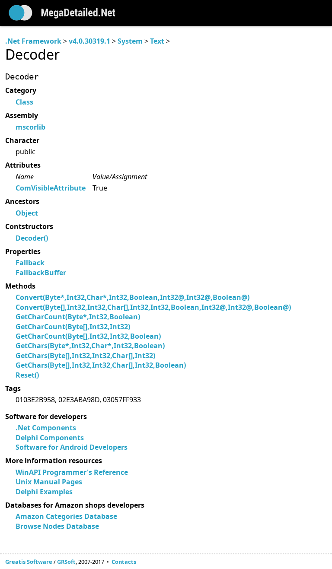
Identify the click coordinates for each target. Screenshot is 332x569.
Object (27, 213)
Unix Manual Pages (49, 481)
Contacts (124, 562)
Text (157, 41)
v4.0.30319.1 (89, 41)
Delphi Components (50, 437)
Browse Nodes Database (57, 526)
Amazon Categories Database (66, 516)
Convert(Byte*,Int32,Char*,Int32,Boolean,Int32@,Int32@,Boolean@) (132, 297)
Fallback (30, 262)
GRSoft (66, 562)
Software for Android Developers (72, 447)
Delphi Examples (44, 491)
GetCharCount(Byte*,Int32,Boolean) (78, 316)
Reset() (27, 375)
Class (24, 102)
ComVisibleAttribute (51, 188)
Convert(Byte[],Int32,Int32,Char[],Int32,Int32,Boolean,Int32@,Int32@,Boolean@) (153, 307)
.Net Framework (33, 41)
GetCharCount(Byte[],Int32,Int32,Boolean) (88, 336)
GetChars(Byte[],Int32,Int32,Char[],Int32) (85, 355)
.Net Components (46, 427)
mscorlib (30, 127)
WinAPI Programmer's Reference (72, 472)
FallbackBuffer (41, 272)
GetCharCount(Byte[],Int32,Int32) (73, 326)
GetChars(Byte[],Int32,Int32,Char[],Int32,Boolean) (101, 365)
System (130, 41)
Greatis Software (28, 562)
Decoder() (32, 238)
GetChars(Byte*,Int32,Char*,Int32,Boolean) (90, 345)
